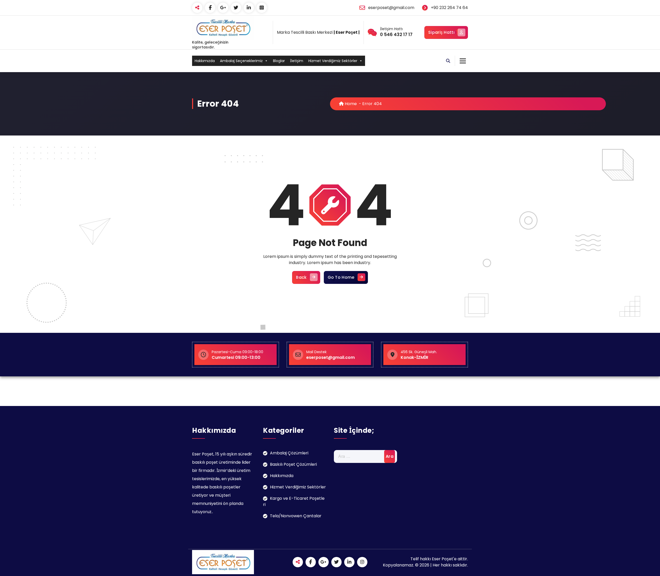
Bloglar (279, 60)
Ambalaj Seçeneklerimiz (241, 60)
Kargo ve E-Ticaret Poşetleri (294, 501)
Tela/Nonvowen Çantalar (295, 516)
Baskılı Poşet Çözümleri (293, 464)
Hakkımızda (205, 60)
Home (350, 104)
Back (301, 277)
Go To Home (341, 277)
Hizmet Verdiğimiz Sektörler (332, 60)
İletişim (296, 60)
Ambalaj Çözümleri (289, 453)
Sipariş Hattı (441, 32)
